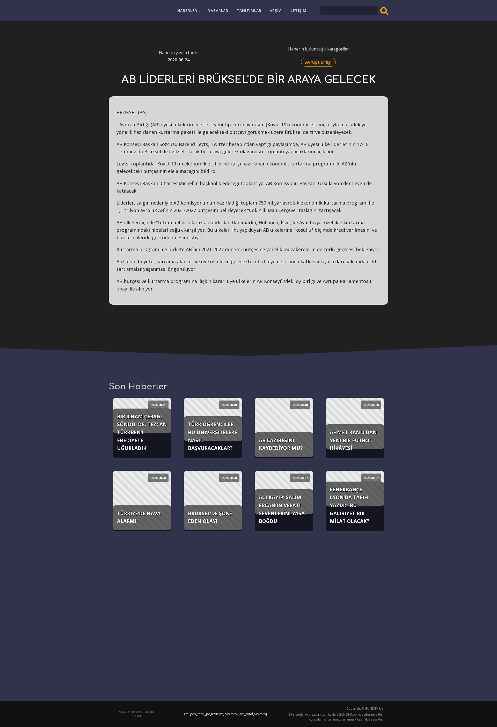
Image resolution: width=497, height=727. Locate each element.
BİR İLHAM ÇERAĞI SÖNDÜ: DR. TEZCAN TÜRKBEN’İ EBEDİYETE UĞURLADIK (142, 432)
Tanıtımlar (249, 10)
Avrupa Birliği (318, 62)
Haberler (187, 10)
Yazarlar (218, 10)
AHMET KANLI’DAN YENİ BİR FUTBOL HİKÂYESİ (353, 440)
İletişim (297, 10)
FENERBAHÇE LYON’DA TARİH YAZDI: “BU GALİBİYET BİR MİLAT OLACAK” (349, 505)
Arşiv (275, 10)
